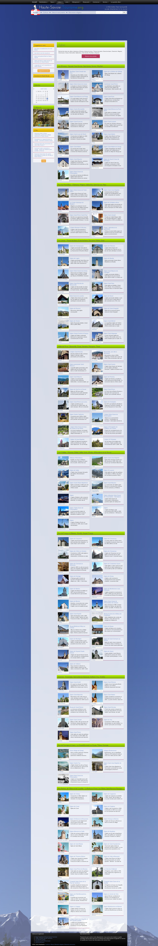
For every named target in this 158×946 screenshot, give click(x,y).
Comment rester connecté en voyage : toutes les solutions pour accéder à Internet (43, 149)
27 (42, 100)
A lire (43, 161)
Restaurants (86, 2)
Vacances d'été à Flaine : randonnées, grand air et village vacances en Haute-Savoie (42, 135)
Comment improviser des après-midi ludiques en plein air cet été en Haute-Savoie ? (43, 155)
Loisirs (67, 2)
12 (40, 97)
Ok (124, 12)
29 (45, 100)
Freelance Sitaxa (49, 944)
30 (47, 100)
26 (40, 100)
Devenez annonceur (70, 944)
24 (36, 100)
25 (38, 100)
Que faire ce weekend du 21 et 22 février (43, 49)
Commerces (96, 2)
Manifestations (43, 2)
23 (47, 98)
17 (36, 98)
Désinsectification (39, 942)
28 (43, 100)
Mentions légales (59, 944)
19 (40, 98)
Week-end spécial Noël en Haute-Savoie (43, 57)
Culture (60, 2)
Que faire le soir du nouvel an (42, 53)
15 (45, 97)
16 (47, 97)
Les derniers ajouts (40, 939)
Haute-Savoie (61, 7)
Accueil (34, 2)
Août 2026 (44, 89)
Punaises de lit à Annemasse (42, 941)
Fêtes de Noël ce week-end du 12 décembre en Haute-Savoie (43, 61)
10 (36, 97)
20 (42, 98)
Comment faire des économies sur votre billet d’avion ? (43, 144)
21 (43, 98)
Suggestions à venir (44, 70)
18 (38, 98)
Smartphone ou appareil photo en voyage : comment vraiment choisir (43, 140)
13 (42, 97)
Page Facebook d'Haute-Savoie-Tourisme (46, 937)
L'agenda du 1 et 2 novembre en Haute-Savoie (42, 65)
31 (36, 102)
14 (43, 97)
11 (38, 97)
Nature (52, 2)
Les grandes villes (115, 2)
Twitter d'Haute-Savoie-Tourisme (43, 938)
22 (45, 98)
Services (105, 2)
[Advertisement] (79, 28)
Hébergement (76, 2)
